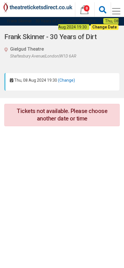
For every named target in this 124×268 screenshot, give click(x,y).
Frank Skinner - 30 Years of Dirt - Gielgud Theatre (51, 21)
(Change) (66, 80)
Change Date (104, 27)
